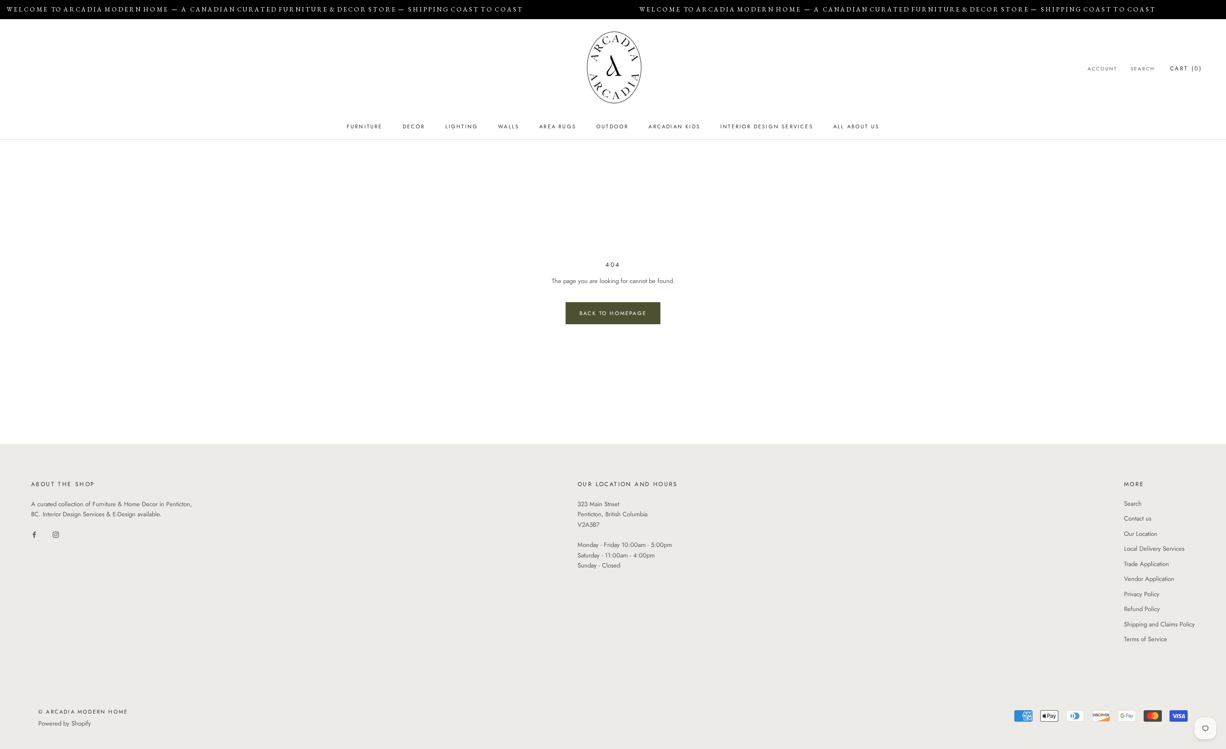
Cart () (1186, 68)
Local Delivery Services (1154, 548)
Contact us (1137, 518)
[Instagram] (56, 534)
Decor (414, 126)
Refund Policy (1142, 608)
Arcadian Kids (674, 126)
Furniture (365, 126)
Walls (508, 126)
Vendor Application (1149, 578)
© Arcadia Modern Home (83, 711)
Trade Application (1146, 563)
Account (1102, 68)
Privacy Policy (1141, 594)
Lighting (461, 126)
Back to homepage (613, 313)
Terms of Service (1145, 639)
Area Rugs (557, 126)
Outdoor (612, 126)
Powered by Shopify (64, 723)
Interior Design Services (766, 126)
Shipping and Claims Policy (1159, 624)
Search (1143, 68)
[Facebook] (34, 534)
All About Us (856, 126)
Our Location (1141, 533)
